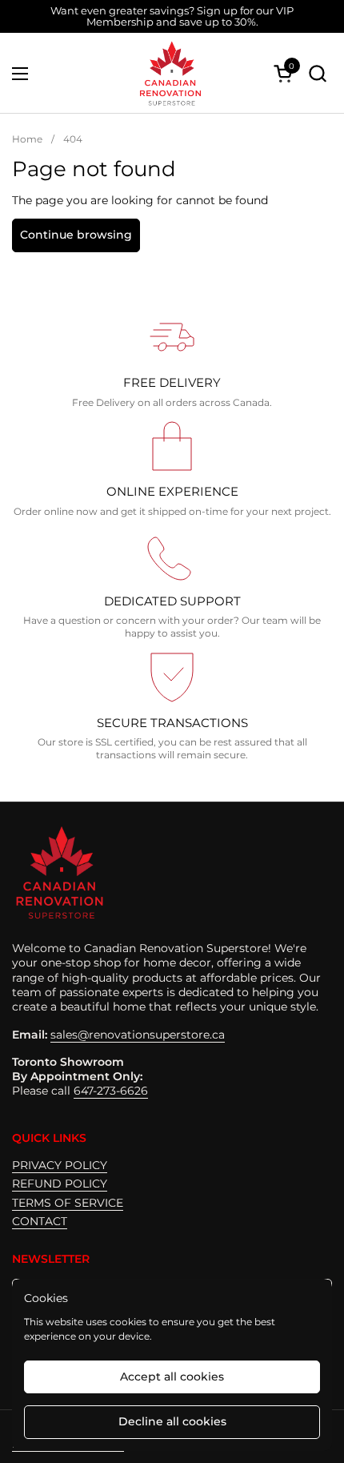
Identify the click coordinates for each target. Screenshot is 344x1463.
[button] (317, 73)
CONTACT (39, 1221)
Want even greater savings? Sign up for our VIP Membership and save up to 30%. (172, 16)
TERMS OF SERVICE (67, 1203)
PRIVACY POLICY (59, 1165)
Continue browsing (76, 234)
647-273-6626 (111, 1090)
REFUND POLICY (59, 1183)
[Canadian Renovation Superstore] (169, 73)
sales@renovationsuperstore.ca (137, 1034)
